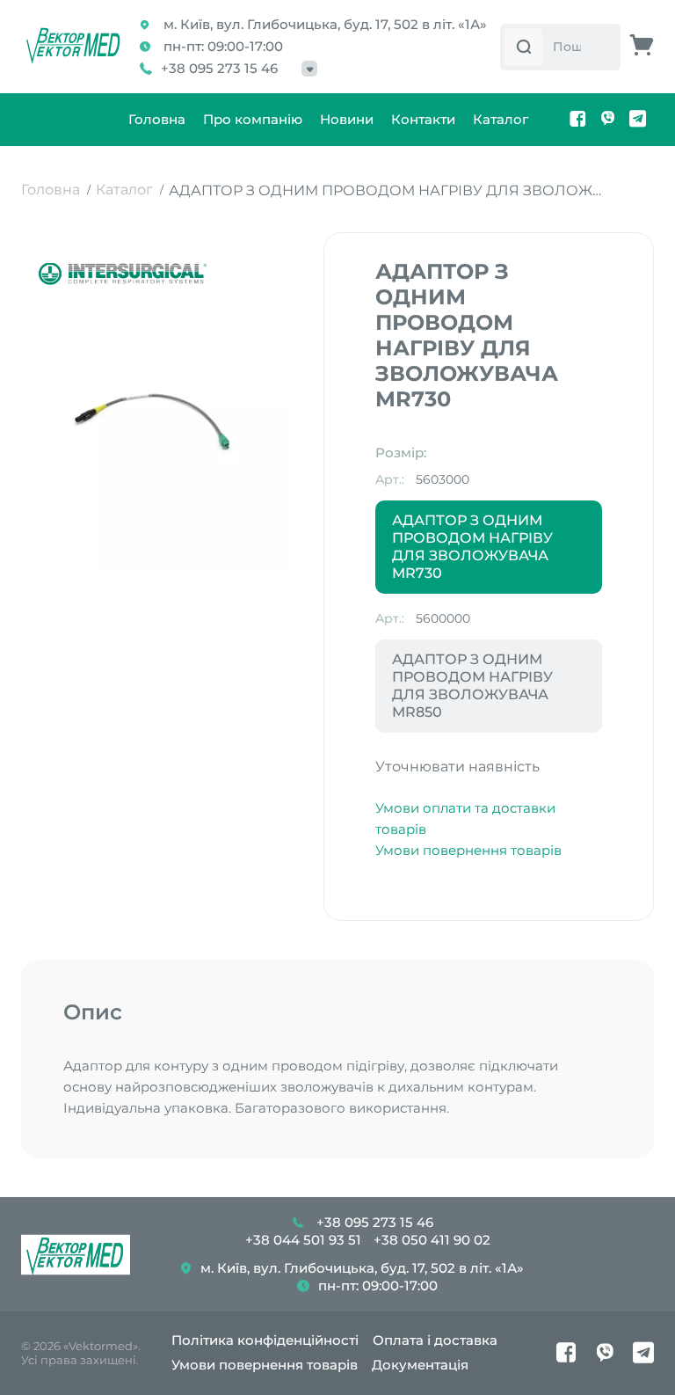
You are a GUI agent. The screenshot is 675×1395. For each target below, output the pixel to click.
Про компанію (252, 119)
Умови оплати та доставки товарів (465, 818)
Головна (156, 119)
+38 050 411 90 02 (432, 1239)
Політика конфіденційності (265, 1340)
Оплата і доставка (435, 1340)
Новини (347, 119)
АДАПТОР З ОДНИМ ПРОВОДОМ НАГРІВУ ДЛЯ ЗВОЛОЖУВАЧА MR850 (472, 685)
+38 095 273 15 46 (219, 68)
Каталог (500, 119)
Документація (420, 1364)
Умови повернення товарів (468, 850)
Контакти (423, 119)
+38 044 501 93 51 (303, 1239)
